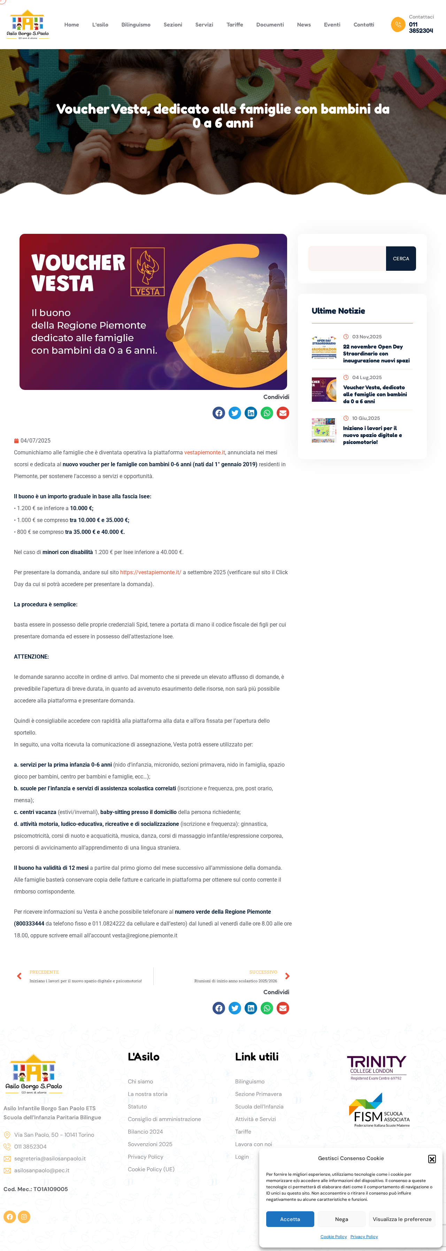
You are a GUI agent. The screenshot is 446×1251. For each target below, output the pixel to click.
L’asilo (100, 24)
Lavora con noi (253, 1144)
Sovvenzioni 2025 (150, 1144)
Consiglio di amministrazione (164, 1119)
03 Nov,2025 (367, 336)
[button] (432, 1158)
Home (71, 24)
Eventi (332, 24)
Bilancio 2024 (145, 1131)
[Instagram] (24, 1217)
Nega (341, 1219)
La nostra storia (148, 1094)
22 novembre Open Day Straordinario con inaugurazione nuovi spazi (376, 353)
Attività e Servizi (255, 1119)
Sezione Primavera (258, 1094)
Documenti (270, 24)
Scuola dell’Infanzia (259, 1106)
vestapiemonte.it (204, 452)
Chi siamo (140, 1081)
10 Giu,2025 (366, 418)
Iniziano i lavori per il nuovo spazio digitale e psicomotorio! (372, 434)
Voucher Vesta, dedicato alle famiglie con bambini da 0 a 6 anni (375, 394)
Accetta (290, 1219)
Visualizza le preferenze (402, 1219)
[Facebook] (9, 1217)
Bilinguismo (136, 24)
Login (242, 1156)
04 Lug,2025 (367, 377)
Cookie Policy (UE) (151, 1169)
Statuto (137, 1106)
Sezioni (173, 24)
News (304, 24)
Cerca (401, 258)
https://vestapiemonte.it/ (151, 572)
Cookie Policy (334, 1237)
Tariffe (234, 24)
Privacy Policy (364, 1237)
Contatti (364, 24)
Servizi (204, 24)
